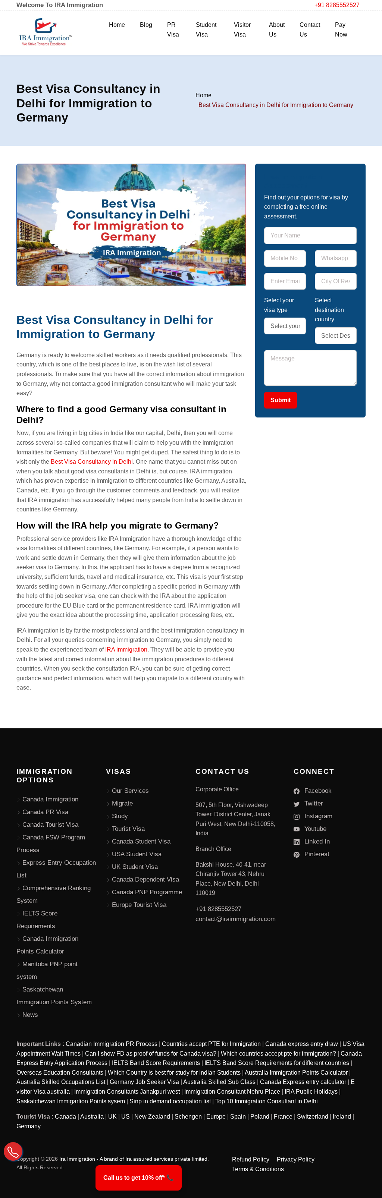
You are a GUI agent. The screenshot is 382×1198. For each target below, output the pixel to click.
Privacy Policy (295, 1159)
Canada (65, 1116)
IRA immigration (126, 649)
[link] (139, 1178)
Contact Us (310, 30)
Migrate (122, 803)
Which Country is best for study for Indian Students (174, 1072)
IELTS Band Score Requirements (156, 1063)
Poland (259, 1116)
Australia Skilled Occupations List (60, 1082)
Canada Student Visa (141, 841)
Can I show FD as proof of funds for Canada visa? (150, 1053)
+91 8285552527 (337, 5)
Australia (92, 1116)
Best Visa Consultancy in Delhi (92, 461)
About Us (277, 30)
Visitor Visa (242, 30)
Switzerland (312, 1116)
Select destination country (329, 309)
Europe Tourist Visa (139, 904)
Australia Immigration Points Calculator (296, 1072)
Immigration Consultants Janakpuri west (127, 1091)
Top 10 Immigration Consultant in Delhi (266, 1101)
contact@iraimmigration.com (235, 919)
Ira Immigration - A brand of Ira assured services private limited (133, 1159)
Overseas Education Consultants (59, 1072)
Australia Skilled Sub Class (219, 1082)
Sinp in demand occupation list (170, 1101)
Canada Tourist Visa (50, 824)
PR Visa (173, 30)
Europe (216, 1116)
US (125, 1116)
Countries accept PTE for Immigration (211, 1044)
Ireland (342, 1116)
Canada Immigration (50, 799)
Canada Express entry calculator (303, 1082)
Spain (238, 1116)
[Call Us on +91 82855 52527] (13, 1151)
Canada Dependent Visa (145, 879)
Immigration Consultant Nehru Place (232, 1091)
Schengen (188, 1116)
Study (120, 816)
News (30, 1014)
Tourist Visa (128, 828)
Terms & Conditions (258, 1169)
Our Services (130, 790)
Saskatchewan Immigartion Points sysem (70, 1101)
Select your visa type (279, 305)
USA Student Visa (137, 854)
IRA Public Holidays (311, 1091)
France (283, 1116)
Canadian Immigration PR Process (111, 1044)
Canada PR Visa (45, 812)
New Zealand (152, 1116)
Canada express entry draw (301, 1044)
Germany (28, 1126)
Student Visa (206, 30)
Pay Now (341, 30)
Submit (280, 400)
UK (112, 1116)
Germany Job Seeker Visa (144, 1082)
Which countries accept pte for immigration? (278, 1053)
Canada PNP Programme (147, 892)
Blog (146, 25)
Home (117, 25)
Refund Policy (250, 1159)
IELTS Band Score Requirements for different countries (276, 1063)
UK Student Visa (135, 866)
